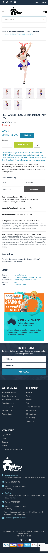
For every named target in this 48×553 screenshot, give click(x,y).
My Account (6, 435)
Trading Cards (7, 414)
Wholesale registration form (12, 449)
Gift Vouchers (31, 414)
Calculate (34, 189)
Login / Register (41, 2)
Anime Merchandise (9, 392)
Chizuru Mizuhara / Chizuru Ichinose (27, 277)
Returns (29, 400)
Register (5, 442)
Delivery (29, 396)
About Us (29, 392)
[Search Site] (43, 19)
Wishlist (4, 446)
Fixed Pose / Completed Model (25, 280)
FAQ (27, 403)
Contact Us (30, 421)
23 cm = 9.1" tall (20, 285)
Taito (14, 122)
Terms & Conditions (33, 407)
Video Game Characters (10, 400)
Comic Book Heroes (9, 396)
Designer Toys (7, 410)
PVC (15, 282)
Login (4, 438)
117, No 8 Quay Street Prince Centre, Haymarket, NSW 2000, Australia (25, 496)
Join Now (27, 135)
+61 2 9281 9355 (12, 502)
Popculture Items (8, 403)
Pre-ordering (30, 418)
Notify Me (24, 144)
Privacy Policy (31, 410)
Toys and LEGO (7, 407)
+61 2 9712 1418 (12, 482)
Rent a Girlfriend (20, 275)
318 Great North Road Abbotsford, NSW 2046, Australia (25, 478)
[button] (37, 145)
